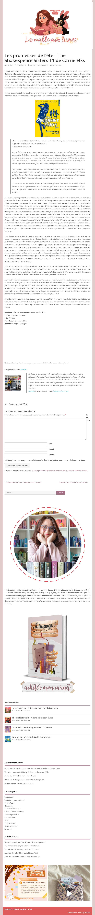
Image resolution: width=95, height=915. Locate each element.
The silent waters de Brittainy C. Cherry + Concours (24, 772)
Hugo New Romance (22, 363)
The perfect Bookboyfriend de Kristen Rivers (32, 717)
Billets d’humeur (11, 826)
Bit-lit (6, 820)
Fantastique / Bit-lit (12, 814)
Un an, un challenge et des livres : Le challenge (23, 779)
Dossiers (8, 829)
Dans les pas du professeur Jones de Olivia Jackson (35, 708)
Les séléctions (10, 817)
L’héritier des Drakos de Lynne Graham (73, 482)
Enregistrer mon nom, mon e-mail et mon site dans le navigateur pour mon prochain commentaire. (46, 460)
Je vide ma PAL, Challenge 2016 (17, 783)
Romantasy (9, 797)
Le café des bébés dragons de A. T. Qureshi (32, 727)
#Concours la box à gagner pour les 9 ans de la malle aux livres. (30, 768)
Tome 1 (67, 363)
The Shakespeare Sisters (55, 363)
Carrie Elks (10, 363)
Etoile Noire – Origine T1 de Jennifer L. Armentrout (23, 482)
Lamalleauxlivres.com (60, 391)
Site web (52, 455)
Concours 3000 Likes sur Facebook (18, 776)
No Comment (57, 65)
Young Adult (9, 803)
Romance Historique (12, 809)
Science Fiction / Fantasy (14, 812)
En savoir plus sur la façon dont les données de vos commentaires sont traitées (59, 471)
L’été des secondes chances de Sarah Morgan (22, 856)
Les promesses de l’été (38, 363)
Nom (51, 444)
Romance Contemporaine (39, 65)
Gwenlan (9, 65)
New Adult (8, 806)
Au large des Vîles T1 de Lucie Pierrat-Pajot (31, 737)
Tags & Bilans (10, 823)
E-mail (51, 449)
